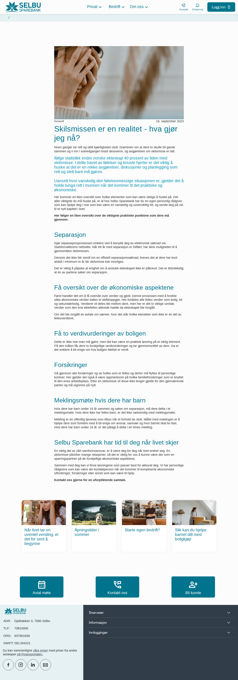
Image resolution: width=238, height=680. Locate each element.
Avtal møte (42, 587)
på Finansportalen (29, 654)
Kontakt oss (117, 587)
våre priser (40, 650)
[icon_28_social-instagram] (20, 664)
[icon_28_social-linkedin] (33, 664)
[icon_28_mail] (45, 664)
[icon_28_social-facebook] (8, 664)
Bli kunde (193, 587)
